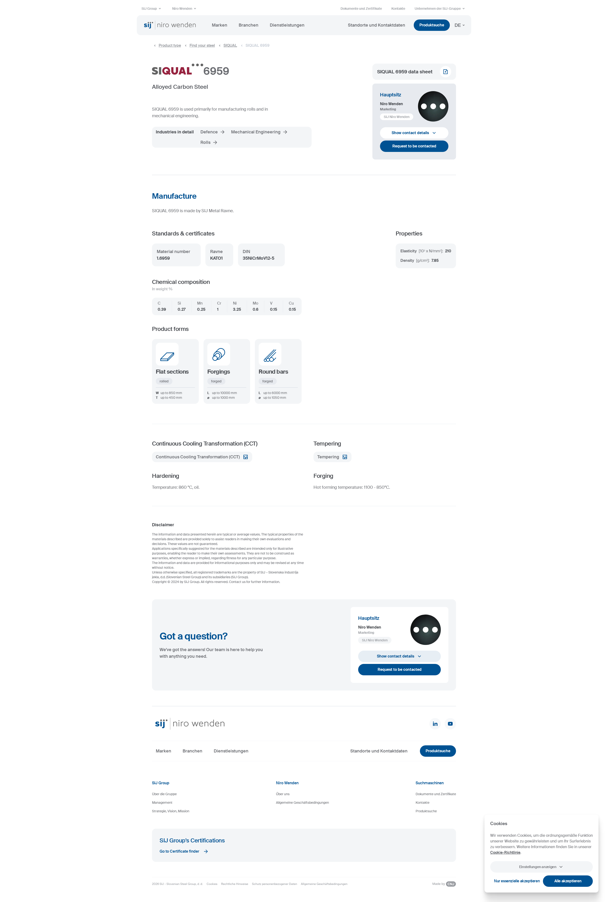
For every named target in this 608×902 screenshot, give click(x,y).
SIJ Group (149, 8)
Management (162, 802)
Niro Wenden (182, 8)
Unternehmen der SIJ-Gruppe (438, 8)
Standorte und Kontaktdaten (376, 25)
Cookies (212, 884)
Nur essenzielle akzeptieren (517, 881)
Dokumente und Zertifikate (361, 8)
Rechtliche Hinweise (234, 884)
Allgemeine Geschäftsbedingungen (302, 802)
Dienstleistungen (287, 25)
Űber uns (283, 794)
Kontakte (398, 8)
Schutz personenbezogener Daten (274, 884)
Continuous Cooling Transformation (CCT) (198, 457)
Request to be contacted (414, 146)
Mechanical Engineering (255, 132)
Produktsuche (431, 25)
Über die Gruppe (164, 794)
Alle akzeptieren (568, 881)
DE (458, 25)
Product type (170, 45)
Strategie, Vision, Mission (170, 811)
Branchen (248, 25)
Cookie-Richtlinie (505, 852)
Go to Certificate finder (179, 851)
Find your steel (202, 45)
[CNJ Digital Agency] (444, 884)
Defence (209, 132)
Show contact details (410, 132)
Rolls (205, 142)
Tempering (328, 457)
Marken (219, 25)
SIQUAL (230, 45)
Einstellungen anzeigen (537, 866)
